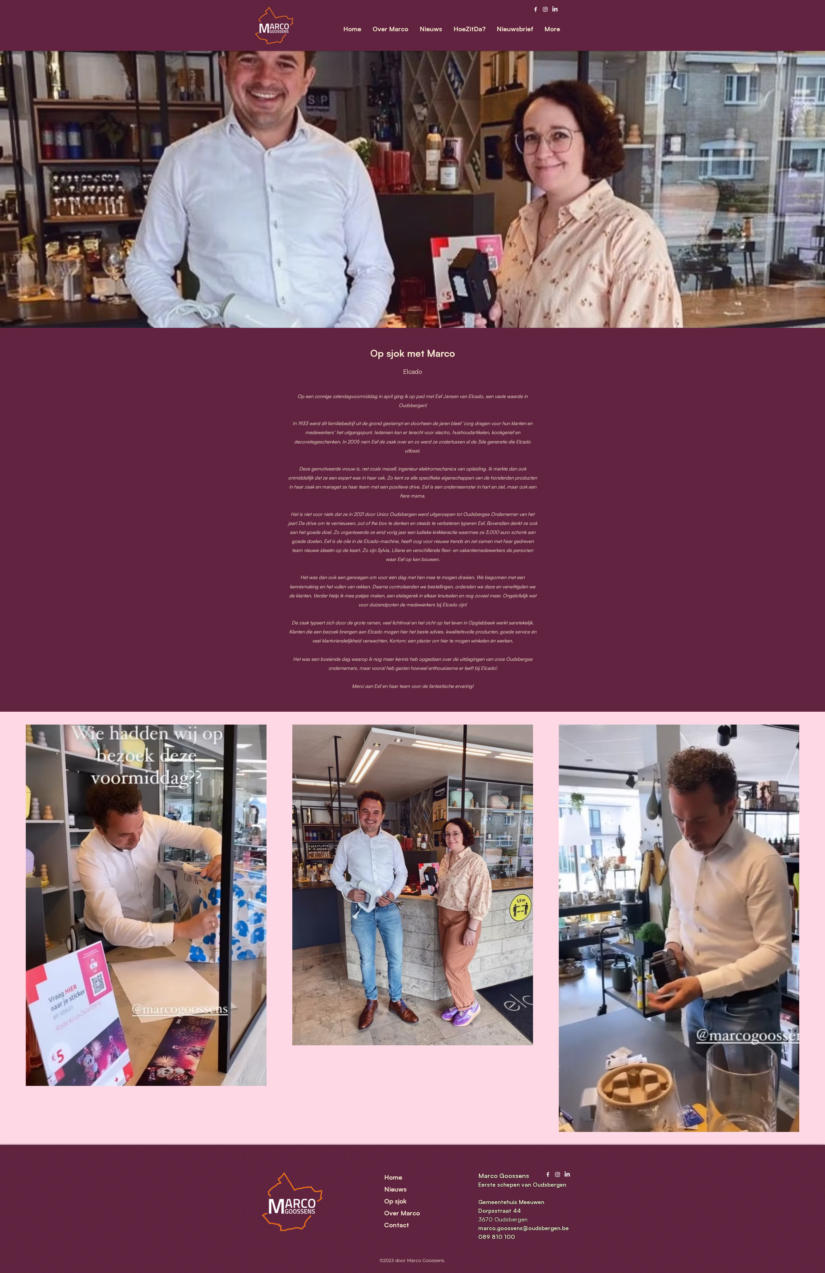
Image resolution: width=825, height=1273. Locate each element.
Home (393, 1177)
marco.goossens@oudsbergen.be (523, 1227)
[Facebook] (535, 9)
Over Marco (402, 1213)
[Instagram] (545, 9)
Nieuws (395, 1189)
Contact (396, 1225)
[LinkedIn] (555, 9)
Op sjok (395, 1201)
